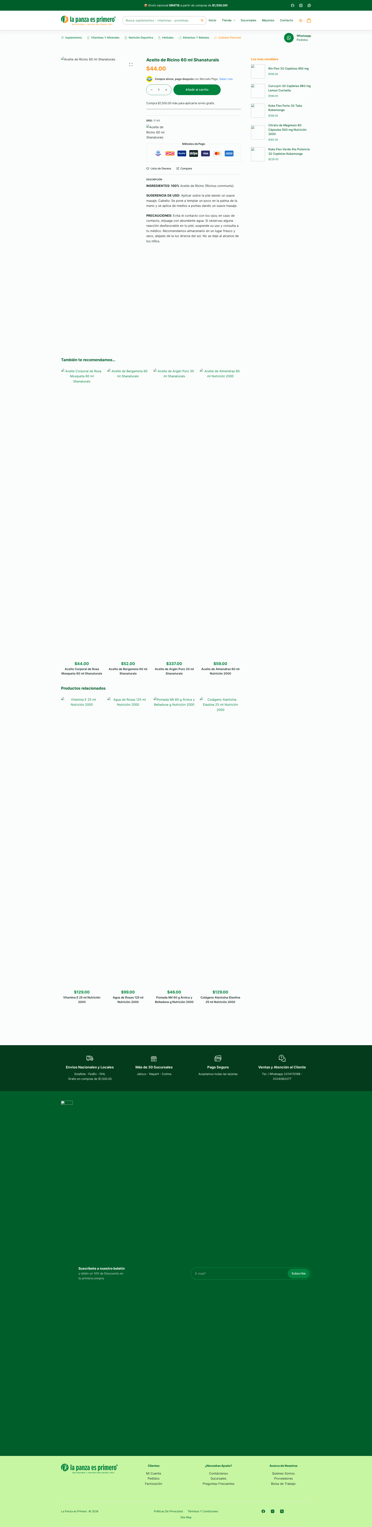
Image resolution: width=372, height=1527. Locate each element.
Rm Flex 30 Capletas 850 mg (288, 68)
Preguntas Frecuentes (218, 1484)
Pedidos (302, 40)
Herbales (168, 37)
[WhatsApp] (309, 5)
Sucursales (248, 20)
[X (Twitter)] (282, 1511)
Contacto (286, 20)
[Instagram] (301, 5)
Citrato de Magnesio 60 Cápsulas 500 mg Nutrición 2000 (287, 129)
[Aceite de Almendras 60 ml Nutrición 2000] (220, 514)
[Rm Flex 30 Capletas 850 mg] (258, 71)
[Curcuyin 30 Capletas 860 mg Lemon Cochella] (258, 91)
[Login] (300, 20)
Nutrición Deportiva (141, 37)
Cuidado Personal (229, 37)
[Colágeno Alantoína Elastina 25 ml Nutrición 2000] (220, 842)
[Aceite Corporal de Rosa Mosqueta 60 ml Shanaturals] (81, 514)
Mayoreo (268, 20)
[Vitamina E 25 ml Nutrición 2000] (81, 842)
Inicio (212, 20)
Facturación (153, 1484)
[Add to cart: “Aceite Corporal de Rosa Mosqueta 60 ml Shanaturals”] (73, 654)
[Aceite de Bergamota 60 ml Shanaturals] (127, 514)
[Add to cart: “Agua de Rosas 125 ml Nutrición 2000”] (119, 982)
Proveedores (283, 1478)
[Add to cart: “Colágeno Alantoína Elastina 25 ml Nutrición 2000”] (211, 982)
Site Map (186, 1517)
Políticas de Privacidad (168, 1511)
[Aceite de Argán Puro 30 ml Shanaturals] (174, 514)
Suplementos (73, 37)
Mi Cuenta (153, 1473)
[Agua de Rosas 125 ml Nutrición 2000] (127, 842)
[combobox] (160, 20)
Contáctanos (218, 1473)
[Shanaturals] (158, 132)
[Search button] (202, 20)
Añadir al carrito (197, 89)
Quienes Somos (283, 1473)
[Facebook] (292, 5)
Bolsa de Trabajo (283, 1484)
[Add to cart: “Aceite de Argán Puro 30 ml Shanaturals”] (165, 654)
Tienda (227, 20)
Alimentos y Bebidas (196, 37)
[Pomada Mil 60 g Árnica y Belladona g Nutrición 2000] (174, 842)
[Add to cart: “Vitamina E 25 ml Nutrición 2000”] (73, 982)
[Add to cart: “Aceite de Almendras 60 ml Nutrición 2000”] (211, 654)
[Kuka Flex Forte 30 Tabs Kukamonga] (258, 111)
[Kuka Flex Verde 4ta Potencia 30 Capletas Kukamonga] (258, 154)
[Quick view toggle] (91, 654)
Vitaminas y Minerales (105, 37)
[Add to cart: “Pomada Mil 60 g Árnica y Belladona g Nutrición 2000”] (165, 982)
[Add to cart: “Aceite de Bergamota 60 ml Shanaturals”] (119, 654)
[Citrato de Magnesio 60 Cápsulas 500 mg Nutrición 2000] (258, 132)
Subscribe (299, 1273)
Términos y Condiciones (203, 1511)
